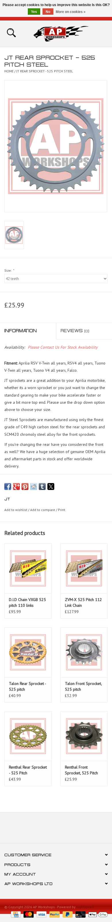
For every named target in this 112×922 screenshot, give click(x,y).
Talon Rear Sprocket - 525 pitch (27, 686)
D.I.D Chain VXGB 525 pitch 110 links (27, 602)
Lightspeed (85, 907)
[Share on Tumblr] (42, 486)
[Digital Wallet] (97, 914)
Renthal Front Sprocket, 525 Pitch (81, 770)
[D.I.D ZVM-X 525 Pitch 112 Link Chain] (84, 568)
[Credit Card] (15, 914)
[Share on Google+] (16, 486)
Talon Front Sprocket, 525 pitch (83, 686)
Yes (34, 12)
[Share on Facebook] (7, 486)
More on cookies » (71, 12)
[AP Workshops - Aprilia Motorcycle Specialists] (69, 33)
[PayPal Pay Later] (67, 914)
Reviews (75, 330)
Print (61, 510)
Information (20, 330)
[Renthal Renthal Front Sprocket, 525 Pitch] (84, 736)
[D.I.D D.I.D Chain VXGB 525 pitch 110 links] (28, 568)
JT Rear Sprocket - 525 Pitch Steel (44, 71)
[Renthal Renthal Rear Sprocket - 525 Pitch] (28, 736)
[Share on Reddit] (33, 486)
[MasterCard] (28, 914)
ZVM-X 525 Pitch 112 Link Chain (83, 602)
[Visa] (40, 914)
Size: (9, 270)
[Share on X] (50, 486)
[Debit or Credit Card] (80, 914)
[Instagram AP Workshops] (66, 829)
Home (8, 71)
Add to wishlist (16, 510)
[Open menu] (11, 32)
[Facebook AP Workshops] (45, 829)
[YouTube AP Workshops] (56, 829)
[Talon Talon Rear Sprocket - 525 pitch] (28, 652)
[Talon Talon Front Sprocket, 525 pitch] (84, 652)
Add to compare (43, 510)
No (48, 12)
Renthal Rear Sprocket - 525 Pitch (28, 770)
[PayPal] (53, 914)
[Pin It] (25, 486)
